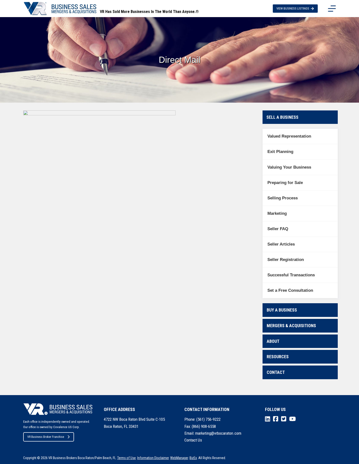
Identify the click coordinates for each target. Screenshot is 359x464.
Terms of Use (126, 458)
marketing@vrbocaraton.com (218, 433)
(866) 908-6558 (204, 426)
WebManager (179, 458)
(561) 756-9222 (208, 419)
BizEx (193, 458)
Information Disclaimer (153, 458)
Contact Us (193, 440)
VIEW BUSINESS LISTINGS (292, 8)
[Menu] (332, 8)
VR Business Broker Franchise (45, 437)
